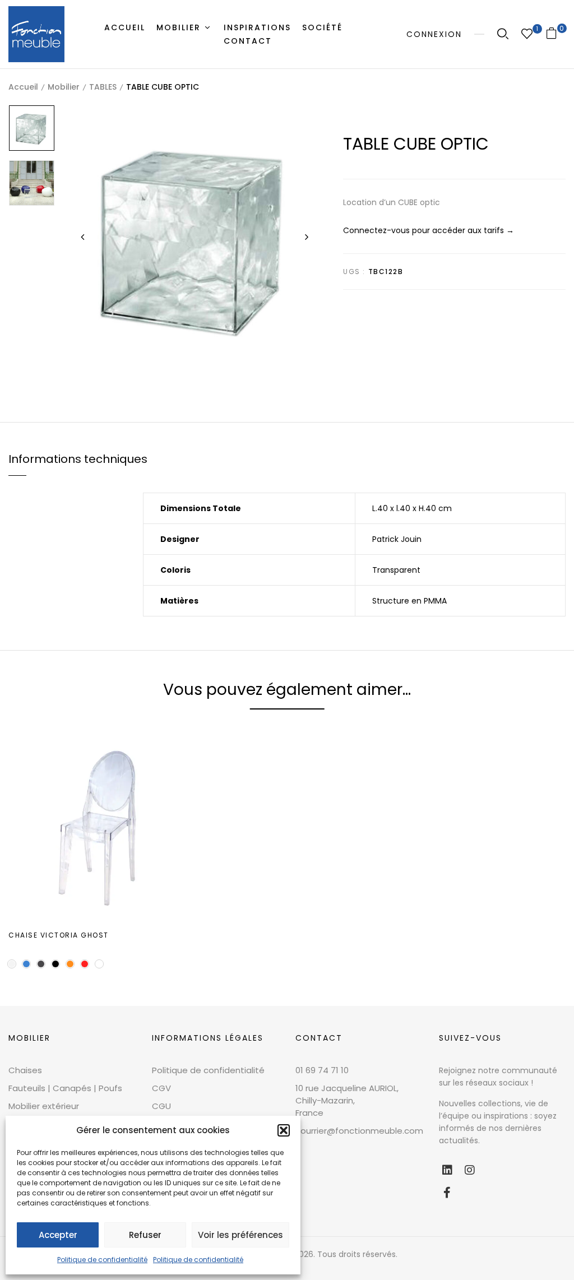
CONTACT (318, 1038)
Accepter (58, 1235)
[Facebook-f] (447, 1192)
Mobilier (64, 86)
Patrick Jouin (397, 539)
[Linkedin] (447, 1170)
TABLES (103, 86)
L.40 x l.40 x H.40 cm (412, 508)
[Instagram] (470, 1170)
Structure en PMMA (409, 600)
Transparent (396, 570)
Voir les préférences (240, 1235)
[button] (283, 1130)
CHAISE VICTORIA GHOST (58, 935)
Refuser (145, 1235)
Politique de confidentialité (102, 1259)
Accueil (23, 86)
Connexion (434, 34)
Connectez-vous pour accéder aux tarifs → (428, 230)
